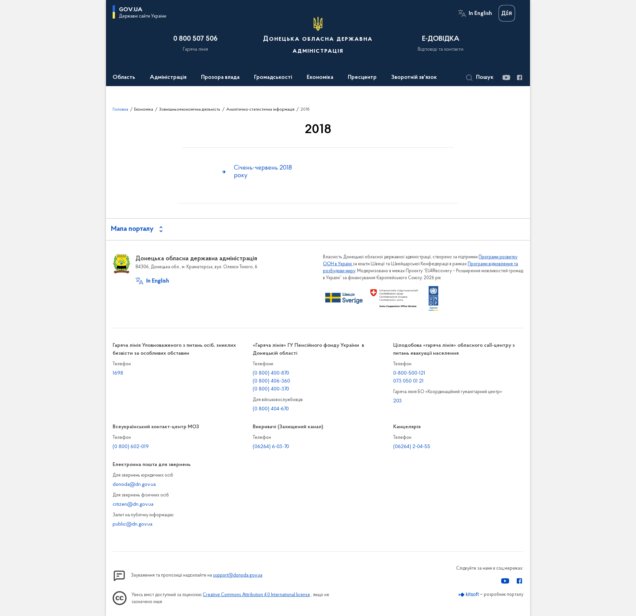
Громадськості (273, 77)
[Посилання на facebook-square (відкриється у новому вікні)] (519, 77)
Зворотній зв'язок (414, 77)
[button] (480, 78)
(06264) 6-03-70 (271, 446)
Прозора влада (220, 77)
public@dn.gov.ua (132, 524)
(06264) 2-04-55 (411, 446)
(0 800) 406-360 (271, 381)
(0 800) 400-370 (271, 389)
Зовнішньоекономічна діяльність (189, 109)
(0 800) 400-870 (271, 373)
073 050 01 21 (408, 381)
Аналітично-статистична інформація (260, 109)
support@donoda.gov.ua (237, 575)
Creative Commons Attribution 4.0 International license (256, 594)
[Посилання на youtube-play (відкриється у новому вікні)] (506, 77)
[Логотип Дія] (507, 13)
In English (480, 14)
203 (397, 401)
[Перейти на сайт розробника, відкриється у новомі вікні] (469, 594)
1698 (118, 373)
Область (124, 77)
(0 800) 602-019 (131, 446)
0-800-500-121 (409, 373)
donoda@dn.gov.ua (134, 484)
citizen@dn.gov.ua (133, 504)
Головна (120, 109)
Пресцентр (362, 77)
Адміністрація (168, 77)
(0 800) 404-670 (271, 409)
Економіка (320, 77)
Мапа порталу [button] (132, 229)
